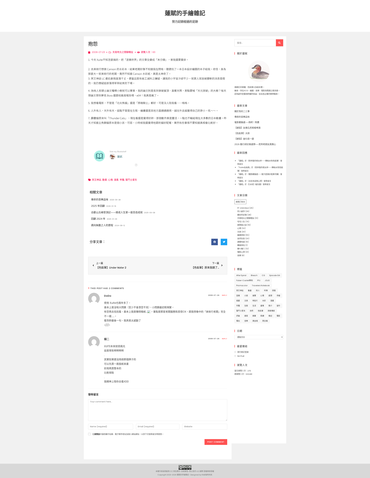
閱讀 (262, 316)
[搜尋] (279, 42)
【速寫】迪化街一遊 (244, 138)
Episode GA (274, 275)
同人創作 (241, 211)
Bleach (254, 275)
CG (263, 275)
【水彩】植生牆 (255, 184)
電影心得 (241, 252)
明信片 (255, 300)
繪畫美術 (241, 235)
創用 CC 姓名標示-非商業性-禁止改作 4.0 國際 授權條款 (188, 471)
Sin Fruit (240, 356)
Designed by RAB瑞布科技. (201, 475)
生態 (246, 305)
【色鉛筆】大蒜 (242, 133)
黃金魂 (255, 321)
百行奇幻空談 (243, 352)
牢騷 (122, 179)
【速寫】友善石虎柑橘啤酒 (247, 127)
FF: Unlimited (243, 208)
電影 (278, 316)
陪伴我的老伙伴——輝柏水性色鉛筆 (263, 160)
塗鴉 (238, 295)
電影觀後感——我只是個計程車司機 (263, 174)
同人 (258, 290)
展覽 (254, 295)
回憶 (274, 290)
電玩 (238, 321)
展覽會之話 (242, 225)
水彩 (264, 300)
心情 (110, 179)
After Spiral (241, 275)
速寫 (246, 316)
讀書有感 (241, 241)
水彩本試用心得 (255, 181)
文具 (239, 231)
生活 (254, 305)
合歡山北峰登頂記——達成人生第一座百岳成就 (117, 212)
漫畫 (116, 179)
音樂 (239, 255)
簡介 (270, 305)
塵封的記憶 (242, 214)
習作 (278, 305)
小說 (246, 295)
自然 (251, 311)
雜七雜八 (241, 248)
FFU (258, 280)
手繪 (278, 295)
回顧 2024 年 (98, 218)
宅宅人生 (241, 221)
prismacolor (241, 285)
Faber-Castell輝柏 (244, 280)
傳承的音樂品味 (99, 199)
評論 (238, 316)
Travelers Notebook (261, 285)
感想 (270, 295)
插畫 (238, 300)
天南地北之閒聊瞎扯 (122, 52)
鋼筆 (254, 316)
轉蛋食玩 (241, 245)
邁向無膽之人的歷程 (102, 225)
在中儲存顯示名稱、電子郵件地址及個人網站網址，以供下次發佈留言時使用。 (128, 434)
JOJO (267, 280)
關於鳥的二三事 (242, 111)
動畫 (104, 179)
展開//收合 (240, 201)
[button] (214, 242)
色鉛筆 (260, 311)
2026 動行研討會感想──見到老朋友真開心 (255, 144)
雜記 (270, 316)
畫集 (262, 305)
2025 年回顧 (98, 205)
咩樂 (266, 290)
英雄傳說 (271, 311)
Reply (224, 295)
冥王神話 (96, 179)
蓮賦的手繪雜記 (185, 13)
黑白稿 (265, 321)
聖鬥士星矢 (131, 179)
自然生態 (241, 238)
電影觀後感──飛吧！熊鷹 (246, 122)
